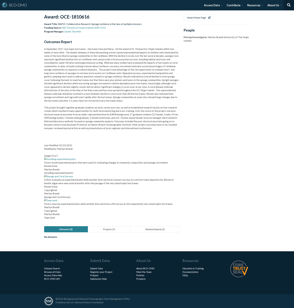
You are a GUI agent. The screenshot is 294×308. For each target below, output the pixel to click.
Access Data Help (53, 275)
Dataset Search (52, 268)
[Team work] (50, 200)
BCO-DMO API (52, 278)
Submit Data (96, 268)
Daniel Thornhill (72, 31)
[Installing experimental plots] (60, 159)
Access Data (212, 5)
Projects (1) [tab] (109, 229)
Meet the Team (143, 272)
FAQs (185, 275)
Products (141, 278)
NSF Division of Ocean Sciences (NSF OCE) (84, 27)
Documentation (190, 272)
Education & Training (193, 268)
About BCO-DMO (145, 268)
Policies (140, 275)
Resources (253, 5)
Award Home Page (196, 17)
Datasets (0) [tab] (66, 229)
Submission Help (98, 278)
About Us (273, 5)
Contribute (233, 5)
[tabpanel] (112, 237)
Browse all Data (52, 272)
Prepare (94, 275)
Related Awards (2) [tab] (155, 229)
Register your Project (101, 272)
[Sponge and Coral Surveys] (58, 176)
